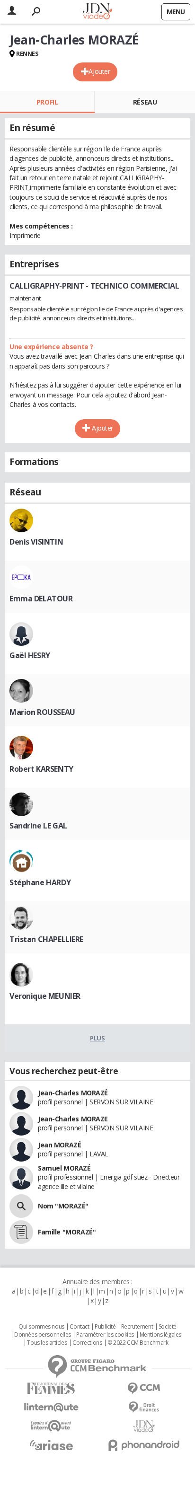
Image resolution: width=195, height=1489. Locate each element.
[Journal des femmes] (51, 1388)
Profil (47, 101)
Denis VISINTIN (36, 542)
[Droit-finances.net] (144, 1407)
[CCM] (144, 1388)
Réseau (145, 101)
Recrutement (137, 1326)
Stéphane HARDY (40, 882)
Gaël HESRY (29, 655)
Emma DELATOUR (41, 598)
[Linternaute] (51, 1407)
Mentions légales (160, 1334)
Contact (79, 1326)
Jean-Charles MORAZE (73, 1118)
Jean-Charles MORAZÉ (73, 1092)
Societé (168, 1326)
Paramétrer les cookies (105, 1334)
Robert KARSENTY (41, 769)
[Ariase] (51, 1445)
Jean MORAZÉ (59, 1144)
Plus (97, 1038)
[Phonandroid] (144, 1445)
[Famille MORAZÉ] (21, 1232)
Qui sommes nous (41, 1326)
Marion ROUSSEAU (42, 712)
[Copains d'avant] (51, 1426)
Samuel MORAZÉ (64, 1167)
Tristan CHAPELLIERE (46, 939)
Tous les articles (47, 1342)
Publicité (105, 1326)
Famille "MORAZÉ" (67, 1231)
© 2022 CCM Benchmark (137, 1342)
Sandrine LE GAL (38, 825)
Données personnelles (42, 1334)
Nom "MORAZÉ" (63, 1205)
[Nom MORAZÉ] (21, 1206)
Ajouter (99, 71)
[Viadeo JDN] (144, 1426)
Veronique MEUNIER (44, 996)
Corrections (87, 1342)
